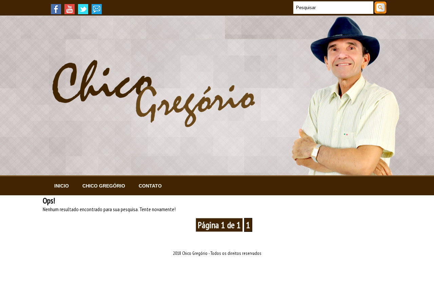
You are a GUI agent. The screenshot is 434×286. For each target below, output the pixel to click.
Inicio (61, 186)
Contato (150, 186)
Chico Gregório (103, 186)
